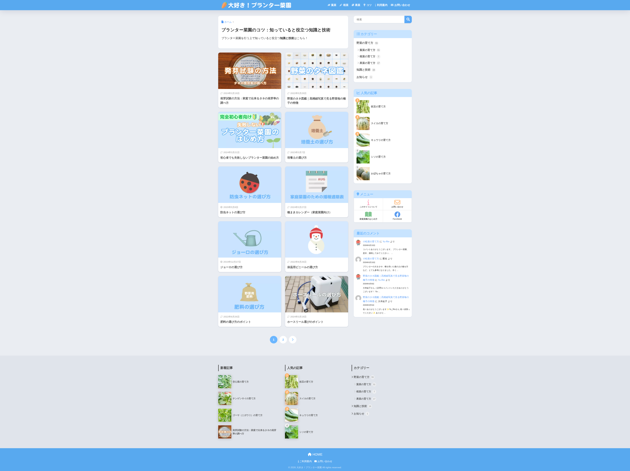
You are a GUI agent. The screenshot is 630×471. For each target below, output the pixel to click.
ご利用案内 (305, 461)
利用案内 (382, 5)
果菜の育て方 (370, 62)
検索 (408, 19)
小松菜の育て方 (371, 241)
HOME (317, 454)
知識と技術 (366, 69)
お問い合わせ (402, 5)
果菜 (357, 5)
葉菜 (333, 5)
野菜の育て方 (367, 42)
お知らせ (364, 77)
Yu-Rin (386, 241)
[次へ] (292, 339)
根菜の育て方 (369, 56)
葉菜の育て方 (370, 49)
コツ (369, 5)
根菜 (345, 5)
